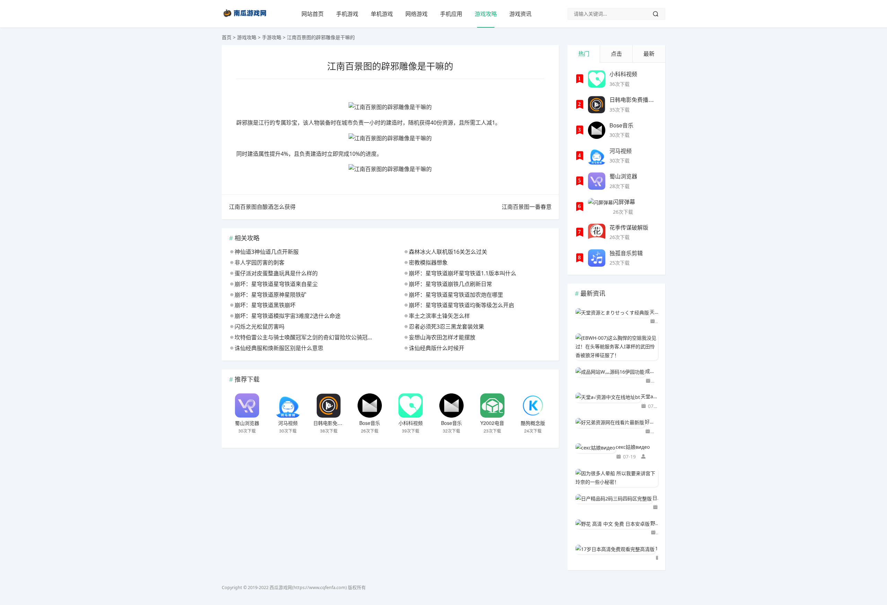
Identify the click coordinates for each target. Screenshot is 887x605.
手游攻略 (271, 37)
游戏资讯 (520, 14)
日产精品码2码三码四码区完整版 (655, 498)
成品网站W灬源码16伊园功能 (651, 371)
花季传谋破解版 (628, 227)
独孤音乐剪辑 (626, 253)
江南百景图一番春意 (527, 207)
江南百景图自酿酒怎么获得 (262, 207)
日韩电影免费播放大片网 (340, 422)
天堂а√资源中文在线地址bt (649, 396)
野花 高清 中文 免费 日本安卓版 (654, 523)
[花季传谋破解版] (596, 232)
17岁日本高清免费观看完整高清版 (656, 548)
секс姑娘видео (633, 447)
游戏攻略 (486, 14)
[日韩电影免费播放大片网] (328, 405)
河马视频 (288, 422)
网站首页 (312, 14)
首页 (226, 37)
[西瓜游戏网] (246, 18)
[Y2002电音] (492, 405)
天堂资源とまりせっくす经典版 (654, 312)
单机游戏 (382, 14)
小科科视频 (410, 422)
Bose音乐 (369, 422)
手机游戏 (347, 14)
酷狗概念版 (533, 422)
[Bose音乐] (369, 405)
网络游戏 (416, 14)
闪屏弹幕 (624, 202)
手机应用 (451, 14)
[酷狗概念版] (533, 405)
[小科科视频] (410, 405)
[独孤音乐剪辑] (596, 258)
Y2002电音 (492, 422)
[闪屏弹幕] (600, 206)
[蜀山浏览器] (247, 405)
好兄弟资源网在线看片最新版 (651, 421)
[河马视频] (288, 405)
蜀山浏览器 (247, 422)
